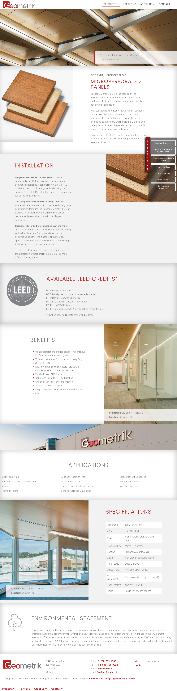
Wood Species (163, 173)
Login (138, 665)
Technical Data (163, 167)
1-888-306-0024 (109, 665)
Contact (165, 4)
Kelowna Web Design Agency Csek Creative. (112, 678)
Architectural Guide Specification (163, 150)
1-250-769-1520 (104, 668)
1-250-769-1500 (107, 661)
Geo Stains (163, 180)
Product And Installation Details (163, 159)
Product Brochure (163, 143)
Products (110, 4)
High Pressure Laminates (163, 187)
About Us (146, 4)
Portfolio (129, 4)
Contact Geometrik (107, 672)
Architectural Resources (148, 154)
